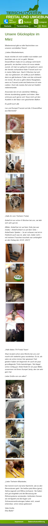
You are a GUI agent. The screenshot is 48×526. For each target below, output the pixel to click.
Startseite (7, 26)
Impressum (19, 522)
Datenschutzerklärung (36, 522)
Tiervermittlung (22, 26)
